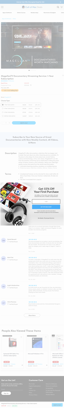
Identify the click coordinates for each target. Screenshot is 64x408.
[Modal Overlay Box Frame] (32, 204)
